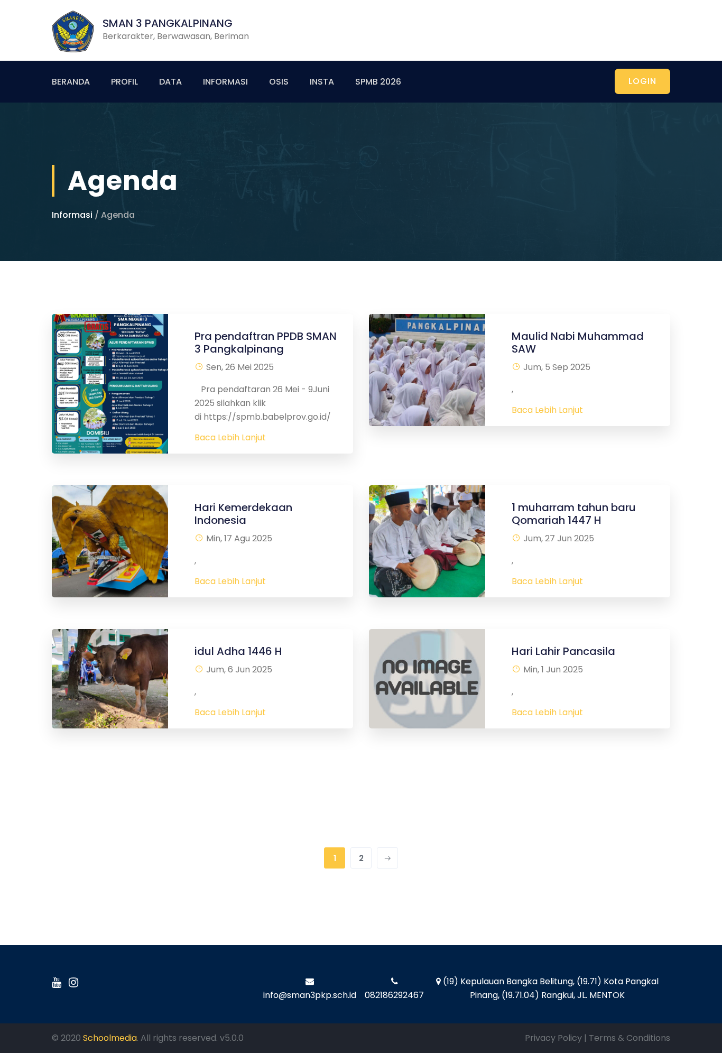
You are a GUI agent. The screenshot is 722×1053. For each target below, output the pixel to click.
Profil (124, 82)
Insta (322, 82)
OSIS (279, 82)
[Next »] (387, 858)
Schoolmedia (110, 1038)
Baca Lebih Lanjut (230, 437)
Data (170, 82)
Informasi (225, 82)
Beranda (71, 82)
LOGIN (642, 81)
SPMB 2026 (378, 82)
